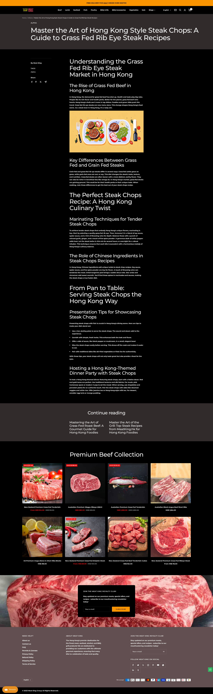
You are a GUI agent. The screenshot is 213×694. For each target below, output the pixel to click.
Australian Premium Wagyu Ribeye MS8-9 (85, 507)
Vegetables (133, 10)
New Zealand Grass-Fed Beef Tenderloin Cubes (128, 561)
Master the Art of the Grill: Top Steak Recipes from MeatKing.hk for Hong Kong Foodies (125, 427)
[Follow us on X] (143, 665)
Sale (143, 10)
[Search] (180, 10)
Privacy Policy (27, 654)
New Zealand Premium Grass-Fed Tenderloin (42, 507)
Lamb (67, 10)
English (166, 10)
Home (24, 18)
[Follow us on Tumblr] (138, 670)
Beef (60, 10)
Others (30, 18)
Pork (85, 10)
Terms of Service (29, 664)
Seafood (76, 10)
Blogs (151, 10)
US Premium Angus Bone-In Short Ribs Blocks (42, 561)
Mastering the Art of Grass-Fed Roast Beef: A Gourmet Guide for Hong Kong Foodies (86, 427)
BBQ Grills (104, 10)
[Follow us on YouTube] (158, 665)
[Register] (163, 651)
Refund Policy (27, 657)
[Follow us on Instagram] (148, 665)
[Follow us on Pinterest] (153, 665)
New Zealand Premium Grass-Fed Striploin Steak (85, 561)
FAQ (24, 647)
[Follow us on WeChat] (163, 665)
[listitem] (31, 82)
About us (26, 640)
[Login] (185, 10)
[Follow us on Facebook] (133, 665)
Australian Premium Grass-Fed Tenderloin (128, 507)
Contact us (26, 644)
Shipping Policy (28, 661)
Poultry (94, 10)
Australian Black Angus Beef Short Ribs (171, 507)
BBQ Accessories (119, 10)
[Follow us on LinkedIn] (133, 670)
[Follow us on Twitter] (138, 665)
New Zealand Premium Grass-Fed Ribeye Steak (171, 561)
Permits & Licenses (29, 651)
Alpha (34, 23)
